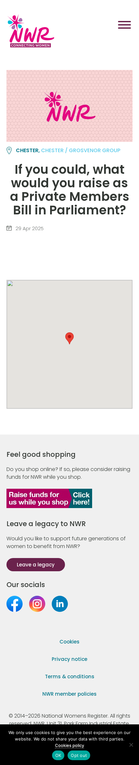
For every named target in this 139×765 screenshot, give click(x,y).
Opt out (79, 755)
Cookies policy (69, 745)
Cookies (69, 641)
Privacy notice (69, 659)
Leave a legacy (36, 564)
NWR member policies (69, 694)
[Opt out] (131, 744)
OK (58, 755)
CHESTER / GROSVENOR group (80, 150)
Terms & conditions (69, 676)
